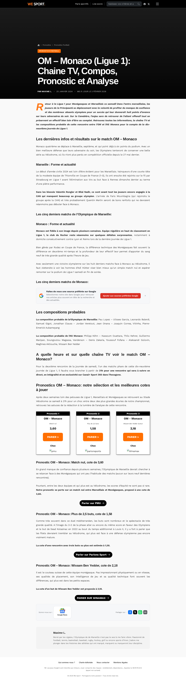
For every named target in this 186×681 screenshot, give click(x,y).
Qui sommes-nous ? (66, 662)
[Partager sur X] (135, 612)
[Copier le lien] (145, 612)
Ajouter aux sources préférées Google (120, 296)
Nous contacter (103, 662)
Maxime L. (59, 632)
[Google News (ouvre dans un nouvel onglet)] (62, 612)
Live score (97, 4)
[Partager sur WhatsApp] (140, 612)
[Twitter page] (149, 3)
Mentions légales (120, 662)
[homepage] (36, 4)
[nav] (39, 45)
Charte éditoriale (86, 662)
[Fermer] (145, 296)
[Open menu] (157, 4)
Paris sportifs (81, 4)
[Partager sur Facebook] (130, 612)
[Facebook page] (145, 3)
